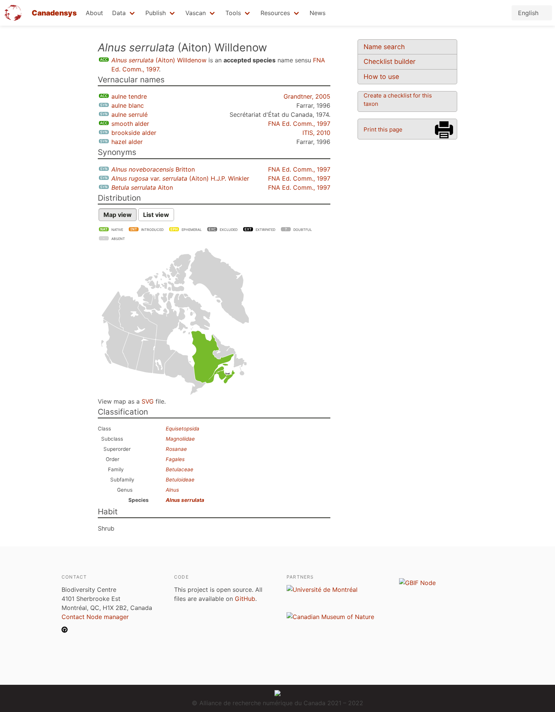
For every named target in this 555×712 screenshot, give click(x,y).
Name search (384, 47)
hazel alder (127, 141)
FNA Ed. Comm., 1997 (299, 123)
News (317, 13)
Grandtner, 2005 (307, 96)
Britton (153, 169)
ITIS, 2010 (316, 132)
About (94, 13)
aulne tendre (129, 96)
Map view (117, 214)
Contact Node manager (95, 617)
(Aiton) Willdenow (159, 60)
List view (156, 214)
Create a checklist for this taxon (398, 99)
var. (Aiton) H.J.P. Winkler (180, 178)
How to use (381, 76)
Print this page (383, 129)
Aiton (142, 187)
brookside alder (133, 132)
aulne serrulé (129, 114)
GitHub (245, 598)
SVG (148, 401)
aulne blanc (127, 105)
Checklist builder (390, 61)
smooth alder (130, 123)
